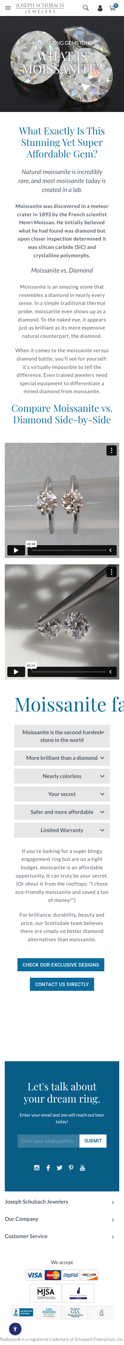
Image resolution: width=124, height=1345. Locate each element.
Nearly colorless (62, 776)
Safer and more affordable (62, 811)
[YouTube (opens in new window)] (82, 1168)
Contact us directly (62, 984)
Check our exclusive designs (61, 965)
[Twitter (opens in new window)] (60, 1168)
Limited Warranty (62, 830)
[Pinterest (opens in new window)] (71, 1168)
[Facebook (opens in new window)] (48, 1168)
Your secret (62, 794)
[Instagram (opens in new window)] (37, 1168)
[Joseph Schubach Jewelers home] (40, 8)
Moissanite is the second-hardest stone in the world (61, 736)
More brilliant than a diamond (62, 757)
